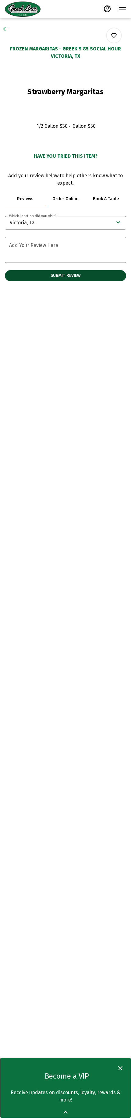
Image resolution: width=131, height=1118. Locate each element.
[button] (7, 29)
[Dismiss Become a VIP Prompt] (120, 1068)
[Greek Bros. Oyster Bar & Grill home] (32, 9)
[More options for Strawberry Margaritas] (114, 35)
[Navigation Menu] (122, 9)
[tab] (25, 199)
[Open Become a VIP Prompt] (65, 1112)
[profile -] (107, 9)
